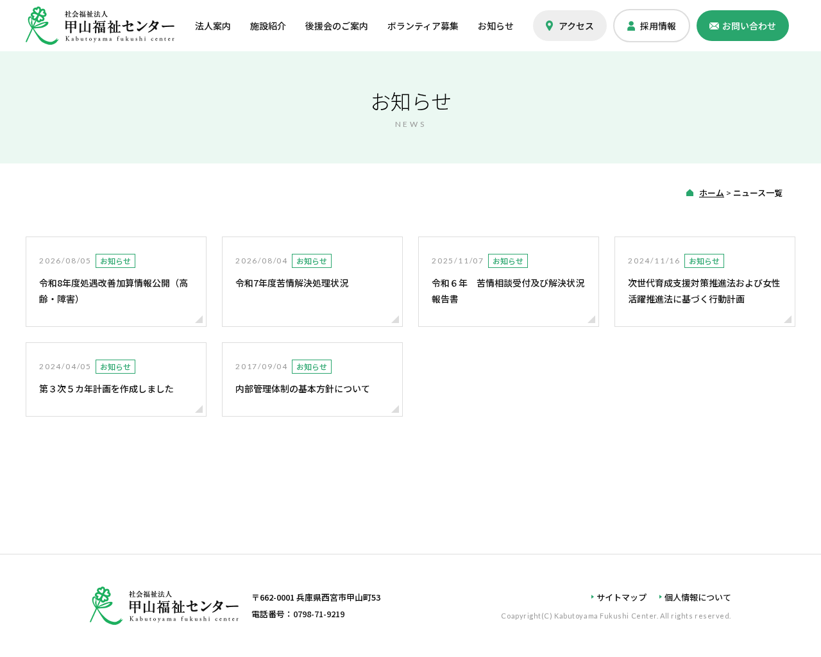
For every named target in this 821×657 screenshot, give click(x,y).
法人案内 (213, 25)
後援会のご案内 (336, 25)
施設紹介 (268, 25)
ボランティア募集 (423, 25)
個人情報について (697, 597)
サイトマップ (622, 597)
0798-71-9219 (318, 614)
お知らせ (496, 25)
